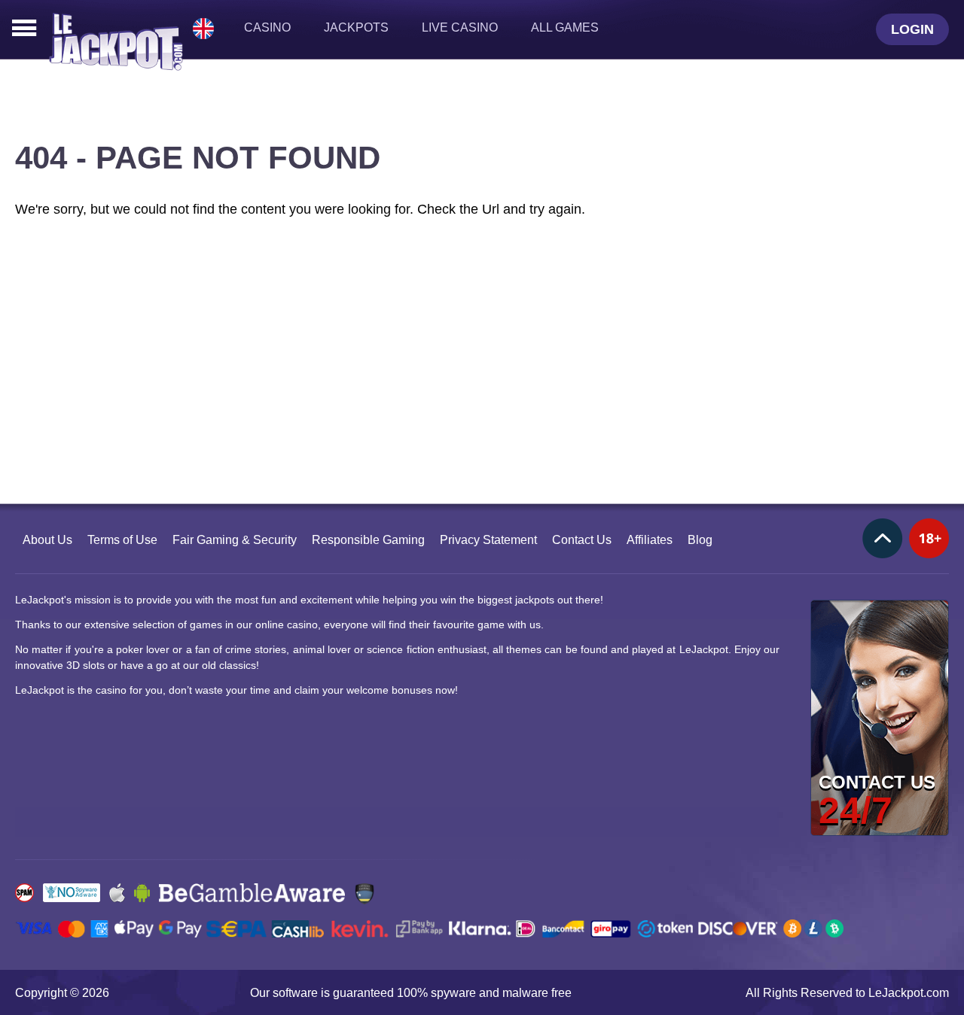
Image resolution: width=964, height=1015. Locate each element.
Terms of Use (122, 539)
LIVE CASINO (460, 27)
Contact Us (582, 539)
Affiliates (650, 539)
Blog (700, 539)
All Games (565, 27)
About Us (47, 539)
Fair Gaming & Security (234, 539)
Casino (267, 27)
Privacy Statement (488, 539)
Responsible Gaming (368, 539)
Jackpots (356, 27)
